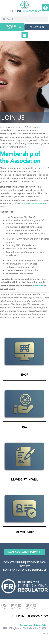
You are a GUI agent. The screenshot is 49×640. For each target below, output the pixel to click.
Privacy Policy (41, 625)
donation (39, 285)
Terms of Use (26, 625)
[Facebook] (4, 605)
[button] (45, 7)
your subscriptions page (32, 203)
